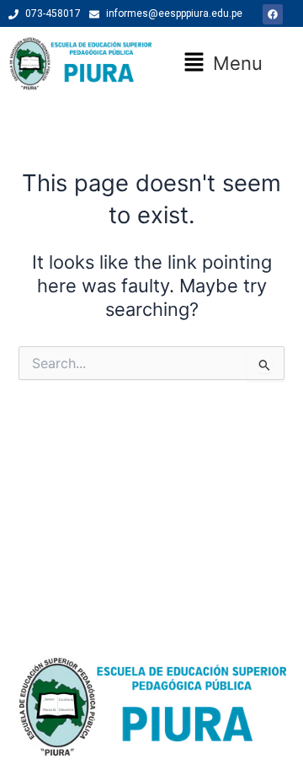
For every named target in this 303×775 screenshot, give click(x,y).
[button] (223, 63)
